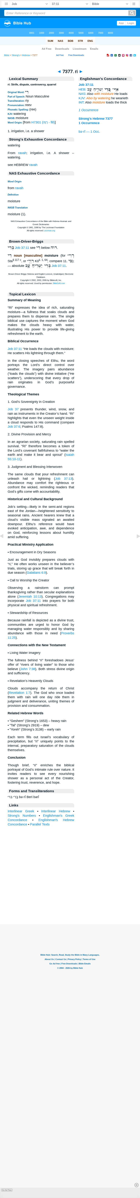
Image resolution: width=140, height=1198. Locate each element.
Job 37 (13, 409)
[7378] (135, 544)
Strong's (16, 55)
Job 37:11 (22, 248)
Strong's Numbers (22, 815)
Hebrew (26, 55)
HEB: (82, 89)
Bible (6, 55)
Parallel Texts (40, 824)
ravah (22, 153)
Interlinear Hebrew (55, 811)
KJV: (82, 98)
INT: (81, 102)
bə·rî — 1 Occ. (89, 131)
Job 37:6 (14, 426)
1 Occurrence (88, 110)
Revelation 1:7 (19, 693)
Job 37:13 (63, 478)
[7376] (4, 544)
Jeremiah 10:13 (30, 596)
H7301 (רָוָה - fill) (43, 122)
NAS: (82, 94)
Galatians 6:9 (36, 572)
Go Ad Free (7, 1190)
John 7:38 (27, 669)
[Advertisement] (70, 901)
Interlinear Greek (21, 811)
